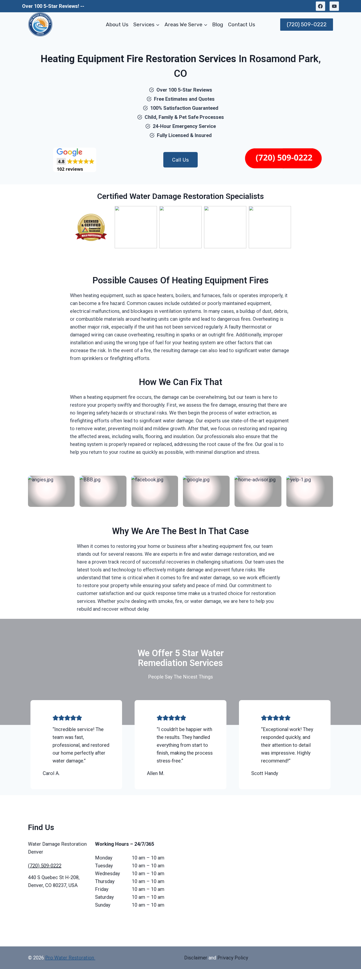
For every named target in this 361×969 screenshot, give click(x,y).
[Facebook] (320, 6)
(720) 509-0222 (307, 24)
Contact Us (241, 24)
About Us (117, 24)
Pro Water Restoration (70, 958)
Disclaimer (195, 958)
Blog (217, 24)
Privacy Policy (232, 958)
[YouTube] (334, 6)
